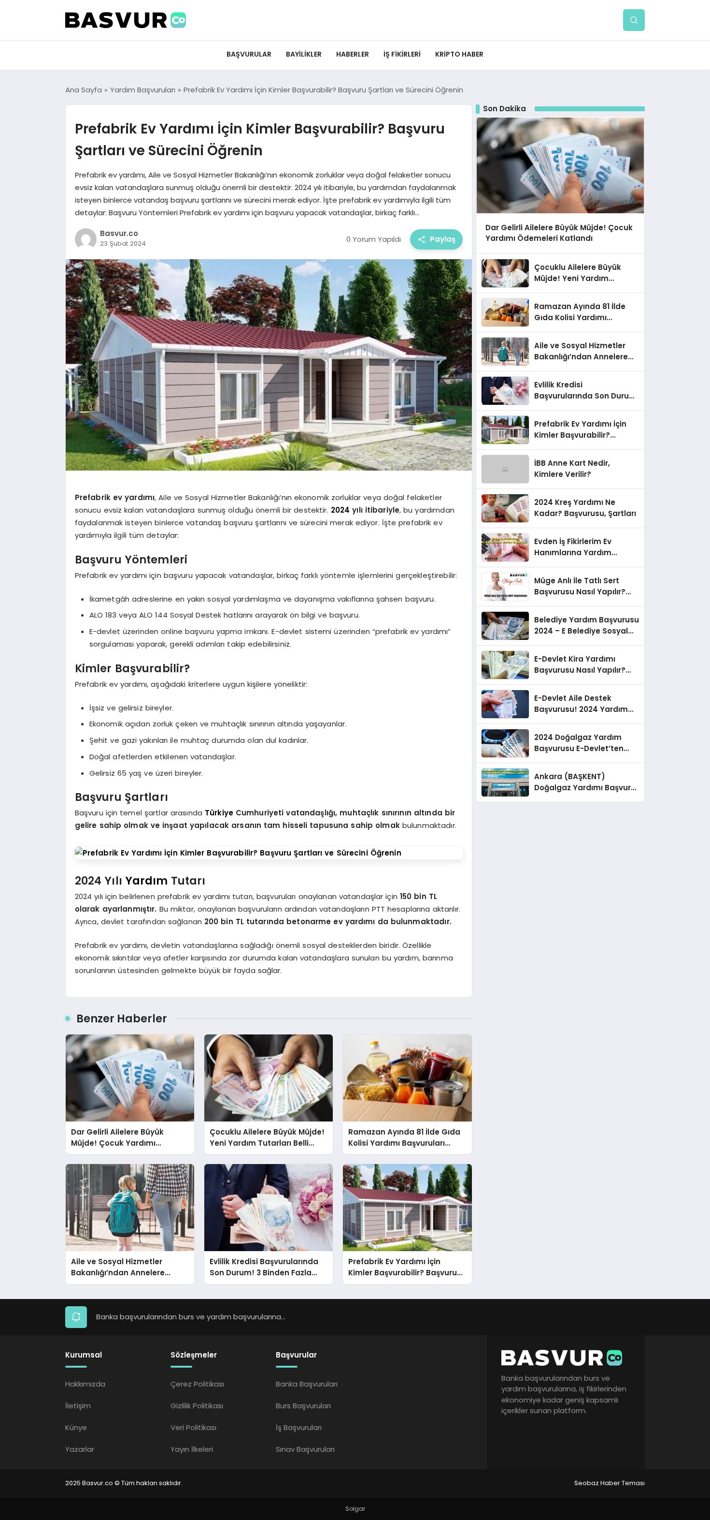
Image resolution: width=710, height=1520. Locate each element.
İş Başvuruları (299, 1427)
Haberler (352, 54)
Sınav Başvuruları (305, 1449)
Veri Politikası (193, 1427)
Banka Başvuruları (307, 1384)
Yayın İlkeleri (191, 1449)
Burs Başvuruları (303, 1406)
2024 (340, 510)
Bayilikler (304, 54)
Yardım (146, 880)
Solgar (355, 1509)
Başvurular (249, 54)
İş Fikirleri (402, 54)
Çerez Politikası (197, 1384)
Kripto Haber (459, 54)
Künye (76, 1427)
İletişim (78, 1406)
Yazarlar (79, 1449)
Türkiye (219, 813)
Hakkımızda (85, 1384)
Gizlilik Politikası (196, 1406)
